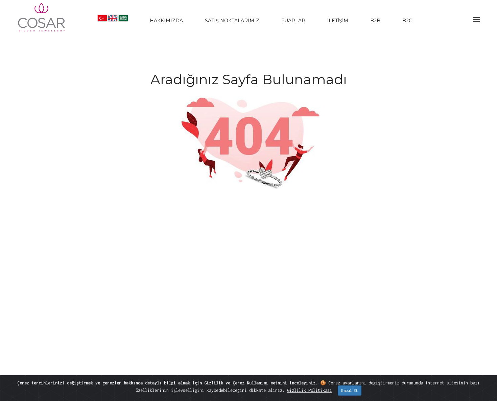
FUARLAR (293, 21)
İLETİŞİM (337, 21)
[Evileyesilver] (42, 23)
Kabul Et (349, 390)
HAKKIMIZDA (166, 21)
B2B (375, 21)
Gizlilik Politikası (309, 390)
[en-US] (112, 18)
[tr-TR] (102, 18)
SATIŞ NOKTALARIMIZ (232, 21)
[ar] (123, 18)
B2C (407, 21)
